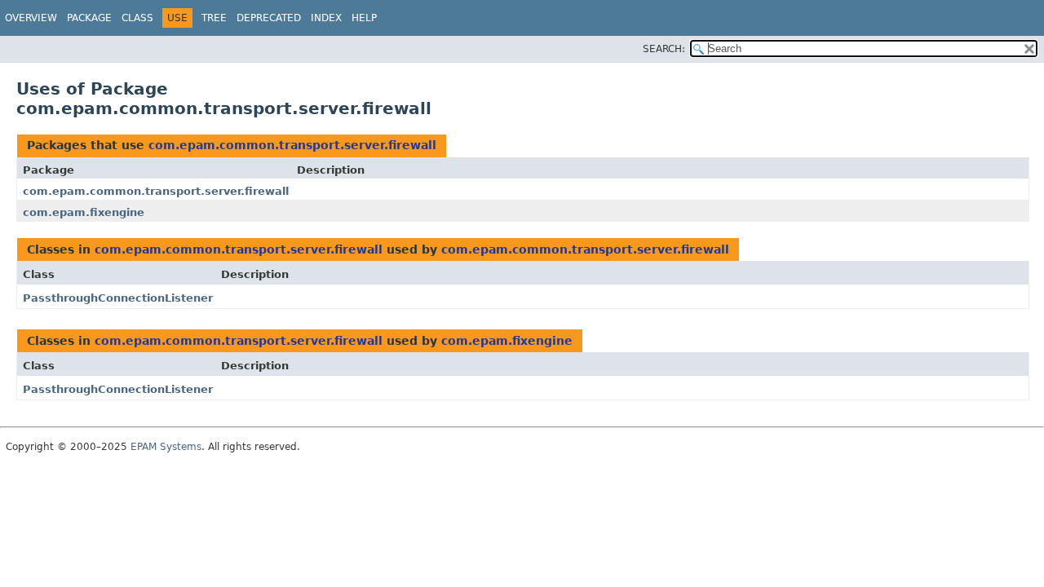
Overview (31, 18)
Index (326, 18)
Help (364, 18)
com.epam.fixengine (83, 212)
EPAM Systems (165, 446)
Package (89, 18)
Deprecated (269, 18)
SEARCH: (664, 49)
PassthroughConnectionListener (118, 298)
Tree (214, 18)
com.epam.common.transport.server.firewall (292, 145)
